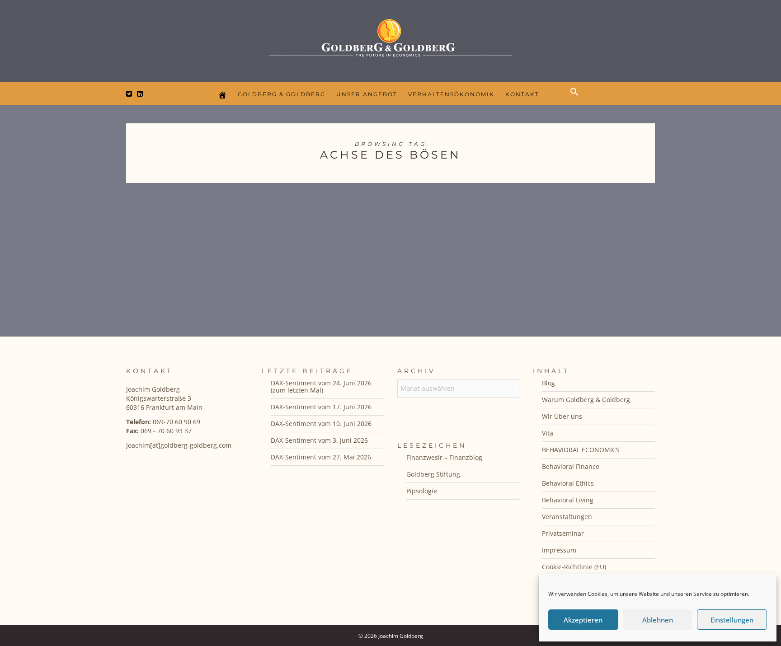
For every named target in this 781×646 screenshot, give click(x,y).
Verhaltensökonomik (451, 94)
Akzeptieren (583, 619)
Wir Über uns (562, 416)
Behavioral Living (567, 500)
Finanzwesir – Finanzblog (444, 457)
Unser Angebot (366, 94)
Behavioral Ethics (568, 483)
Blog (548, 383)
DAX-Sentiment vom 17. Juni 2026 (321, 407)
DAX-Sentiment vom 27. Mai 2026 (321, 457)
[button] (576, 99)
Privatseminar (563, 533)
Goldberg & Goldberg (281, 94)
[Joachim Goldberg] (390, 38)
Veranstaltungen (567, 516)
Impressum (559, 550)
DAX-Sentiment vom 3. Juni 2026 (319, 440)
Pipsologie (421, 491)
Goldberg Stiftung (433, 474)
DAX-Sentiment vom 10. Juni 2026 (321, 423)
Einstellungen (731, 619)
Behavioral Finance (570, 466)
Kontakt (522, 94)
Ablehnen (657, 619)
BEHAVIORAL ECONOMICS (581, 449)
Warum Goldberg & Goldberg (586, 399)
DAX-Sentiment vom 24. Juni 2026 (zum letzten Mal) (321, 386)
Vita (547, 433)
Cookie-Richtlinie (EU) (574, 566)
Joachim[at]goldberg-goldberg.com (178, 445)
